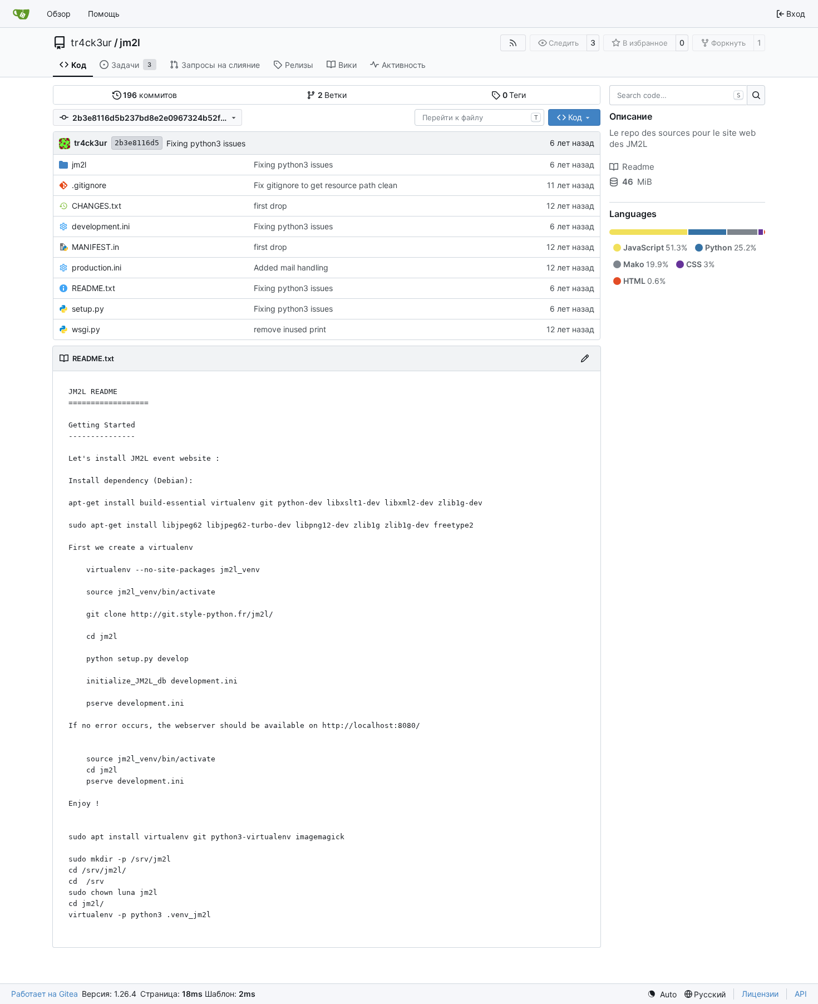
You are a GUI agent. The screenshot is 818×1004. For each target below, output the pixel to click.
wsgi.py (86, 329)
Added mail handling (291, 267)
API (801, 993)
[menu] (662, 994)
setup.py (88, 308)
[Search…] (756, 95)
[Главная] (21, 14)
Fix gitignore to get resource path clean (325, 185)
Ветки (332, 95)
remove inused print (290, 329)
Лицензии (760, 993)
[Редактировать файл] (585, 358)
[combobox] (479, 117)
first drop (270, 205)
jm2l (130, 42)
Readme (638, 166)
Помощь (104, 13)
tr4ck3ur (91, 42)
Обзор (59, 13)
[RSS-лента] (513, 43)
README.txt (93, 288)
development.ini (101, 226)
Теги (514, 95)
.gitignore (89, 185)
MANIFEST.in (95, 247)
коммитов (150, 95)
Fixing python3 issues (205, 143)
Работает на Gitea (44, 993)
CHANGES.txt (96, 205)
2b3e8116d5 (137, 143)
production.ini (96, 267)
